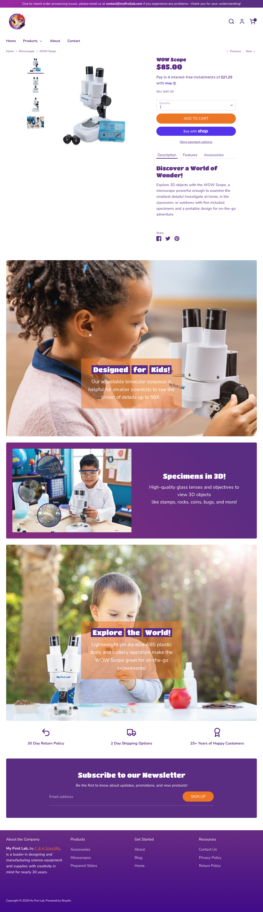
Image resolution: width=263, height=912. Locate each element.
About (55, 41)
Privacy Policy (210, 857)
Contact (73, 41)
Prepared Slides (83, 865)
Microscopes (27, 51)
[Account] (242, 21)
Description (167, 154)
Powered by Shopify (58, 901)
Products (31, 41)
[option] (95, 107)
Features (190, 154)
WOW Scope (48, 51)
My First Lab (37, 901)
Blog (138, 857)
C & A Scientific (47, 848)
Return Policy (210, 865)
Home (11, 41)
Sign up (198, 796)
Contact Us (208, 849)
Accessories (214, 154)
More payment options (196, 142)
